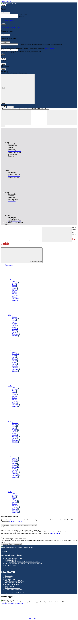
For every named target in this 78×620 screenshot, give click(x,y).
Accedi (3, 5)
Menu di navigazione (36, 261)
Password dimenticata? (7, 20)
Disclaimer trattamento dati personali (12, 603)
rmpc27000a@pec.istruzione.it (25, 563)
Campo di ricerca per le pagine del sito (12, 241)
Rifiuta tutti (16, 525)
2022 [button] (10, 421)
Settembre (15, 295)
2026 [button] (10, 280)
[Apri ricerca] (62, 117)
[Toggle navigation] (16, 117)
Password (22, 17)
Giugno (15, 290)
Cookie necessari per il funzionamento (12, 539)
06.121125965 (11, 560)
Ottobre (14, 297)
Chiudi (3, 59)
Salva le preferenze (15, 544)
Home (74, 227)
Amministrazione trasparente (13, 589)
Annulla (4, 107)
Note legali (8, 577)
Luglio (14, 292)
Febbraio (15, 283)
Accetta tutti (30, 525)
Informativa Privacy (10, 579)
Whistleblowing (9, 586)
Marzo (14, 285)
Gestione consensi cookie (12, 588)
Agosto (14, 293)
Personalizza (5, 525)
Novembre (15, 298)
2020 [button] (10, 492)
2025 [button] (10, 315)
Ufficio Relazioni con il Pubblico (14, 581)
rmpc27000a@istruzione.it (24, 562)
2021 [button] (10, 456)
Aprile (14, 286)
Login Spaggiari (49, 48)
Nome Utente (23, 15)
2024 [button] (10, 350)
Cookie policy (9, 576)
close (3, 126)
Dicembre (15, 300)
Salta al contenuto (6, 1)
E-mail (21, 44)
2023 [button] (10, 386)
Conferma (10, 107)
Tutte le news (9, 265)
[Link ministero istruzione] (9, 3)
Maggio (15, 288)
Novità (74, 229)
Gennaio (15, 281)
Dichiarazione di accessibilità (13, 583)
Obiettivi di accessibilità (12, 584)
